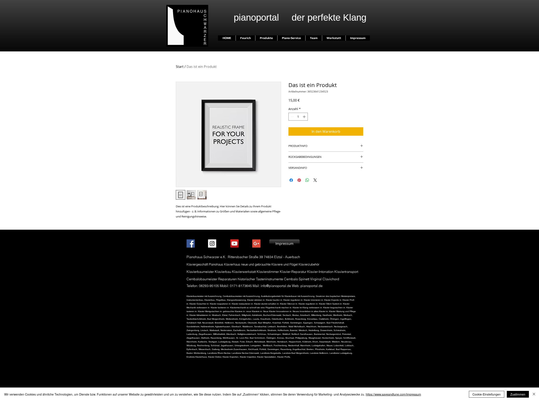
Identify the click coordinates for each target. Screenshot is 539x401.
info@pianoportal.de (276, 286)
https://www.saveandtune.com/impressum (393, 394)
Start (180, 66)
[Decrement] (291, 116)
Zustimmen (517, 394)
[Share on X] (315, 180)
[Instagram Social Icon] (212, 243)
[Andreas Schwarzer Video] (234, 243)
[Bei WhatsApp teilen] (307, 180)
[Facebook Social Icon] (191, 243)
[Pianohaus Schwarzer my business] (256, 243)
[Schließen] (533, 394)
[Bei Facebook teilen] (291, 180)
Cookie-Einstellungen (486, 394)
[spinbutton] (298, 116)
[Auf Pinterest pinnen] (299, 180)
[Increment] (304, 116)
